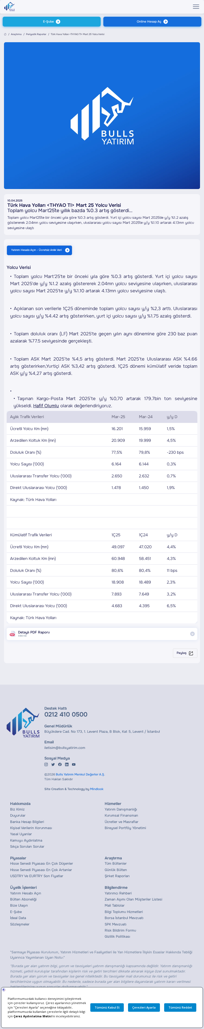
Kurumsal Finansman (121, 815)
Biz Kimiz (17, 809)
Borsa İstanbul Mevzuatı (124, 918)
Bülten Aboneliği (23, 899)
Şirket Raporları (117, 876)
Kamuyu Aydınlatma (26, 840)
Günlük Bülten (116, 870)
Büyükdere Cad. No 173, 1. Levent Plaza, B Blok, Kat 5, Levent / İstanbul (102, 731)
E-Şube (48, 22)
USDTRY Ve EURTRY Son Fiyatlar (36, 876)
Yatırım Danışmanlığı (121, 809)
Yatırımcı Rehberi (118, 893)
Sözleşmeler (19, 924)
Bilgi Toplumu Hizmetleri (124, 912)
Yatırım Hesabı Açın (25, 893)
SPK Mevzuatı (115, 924)
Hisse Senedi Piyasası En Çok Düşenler (41, 863)
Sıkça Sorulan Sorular (27, 846)
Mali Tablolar (115, 905)
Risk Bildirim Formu (120, 930)
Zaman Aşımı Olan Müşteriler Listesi (133, 899)
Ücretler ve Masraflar (121, 822)
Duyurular (18, 815)
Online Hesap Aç (149, 22)
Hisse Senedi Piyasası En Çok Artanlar (41, 870)
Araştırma (16, 34)
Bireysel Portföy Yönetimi (125, 828)
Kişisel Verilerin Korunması (31, 828)
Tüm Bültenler (116, 863)
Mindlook (96, 789)
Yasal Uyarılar (21, 834)
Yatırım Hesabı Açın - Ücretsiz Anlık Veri (36, 250)
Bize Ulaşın (19, 905)
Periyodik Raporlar (36, 34)
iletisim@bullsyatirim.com (64, 747)
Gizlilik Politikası (117, 936)
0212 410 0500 (65, 714)
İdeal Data (18, 918)
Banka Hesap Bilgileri (27, 822)
